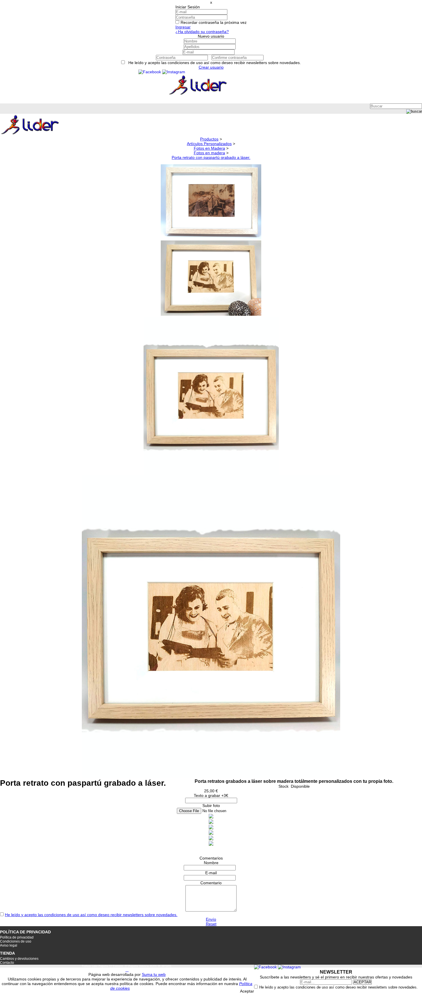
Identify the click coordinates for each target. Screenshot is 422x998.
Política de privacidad (17, 937)
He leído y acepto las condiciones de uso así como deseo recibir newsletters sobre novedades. (91, 914)
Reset (211, 924)
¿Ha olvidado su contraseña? (202, 31)
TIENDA (7, 953)
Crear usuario (211, 67)
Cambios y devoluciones (19, 959)
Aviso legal (8, 945)
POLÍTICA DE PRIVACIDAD (25, 932)
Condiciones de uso (15, 941)
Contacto (7, 963)
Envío (211, 919)
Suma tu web (154, 974)
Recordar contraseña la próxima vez (214, 22)
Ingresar (183, 27)
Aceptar (247, 991)
